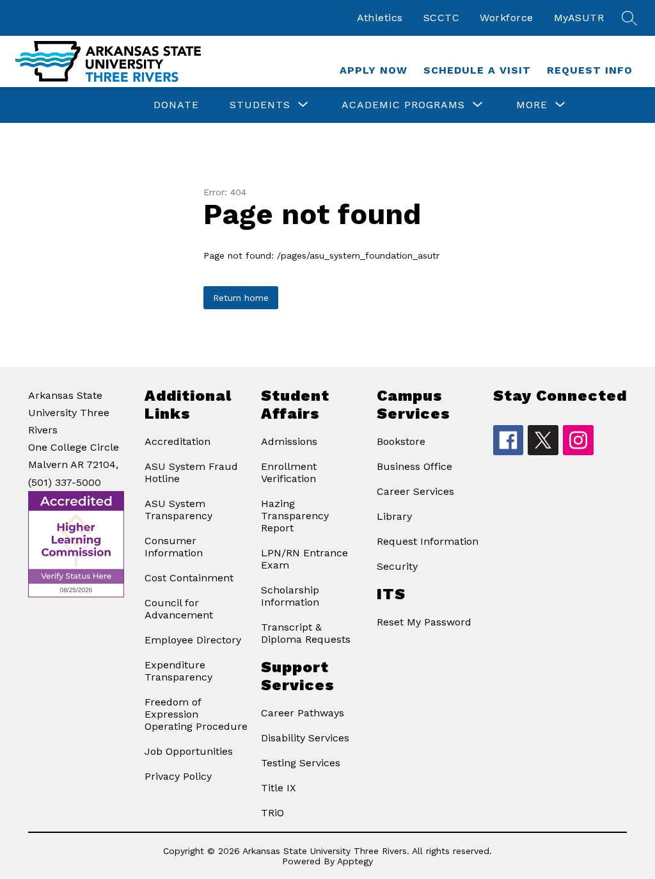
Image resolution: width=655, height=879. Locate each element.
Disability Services (305, 738)
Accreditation (177, 441)
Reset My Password (424, 622)
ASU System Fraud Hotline (191, 472)
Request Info (590, 70)
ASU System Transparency (178, 509)
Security (397, 566)
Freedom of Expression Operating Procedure (196, 714)
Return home (241, 298)
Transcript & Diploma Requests (306, 633)
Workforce (506, 18)
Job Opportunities (189, 751)
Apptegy (355, 861)
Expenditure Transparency (178, 671)
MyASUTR (579, 18)
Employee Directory (193, 640)
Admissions (289, 441)
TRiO (272, 813)
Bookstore (401, 441)
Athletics (380, 18)
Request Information (427, 541)
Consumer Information (174, 547)
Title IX (278, 788)
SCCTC (441, 18)
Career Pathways (302, 713)
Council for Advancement (179, 609)
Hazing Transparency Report (295, 515)
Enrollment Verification (289, 472)
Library (394, 516)
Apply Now (373, 70)
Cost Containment (189, 578)
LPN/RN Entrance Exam (304, 559)
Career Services (415, 491)
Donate (176, 105)
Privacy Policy (178, 776)
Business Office (414, 466)
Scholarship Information (290, 596)
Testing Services (300, 763)
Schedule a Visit (477, 70)
